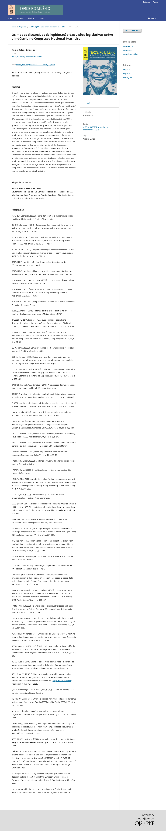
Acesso (155, 2)
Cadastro (146, 2)
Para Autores (128, 50)
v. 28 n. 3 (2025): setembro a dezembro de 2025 (47, 27)
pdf (88, 103)
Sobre (42, 18)
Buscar (153, 18)
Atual (10, 18)
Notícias (31, 18)
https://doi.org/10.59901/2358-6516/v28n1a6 (35, 64)
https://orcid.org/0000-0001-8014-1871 (27, 56)
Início (14, 27)
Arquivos (20, 18)
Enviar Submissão (132, 31)
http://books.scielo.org (62, 680)
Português (127, 77)
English (126, 69)
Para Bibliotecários (130, 54)
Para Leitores (128, 46)
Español (126, 73)
